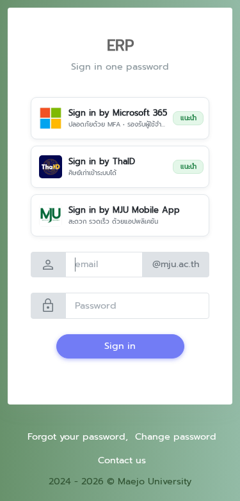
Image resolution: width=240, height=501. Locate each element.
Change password (175, 436)
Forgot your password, (78, 436)
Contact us (122, 460)
